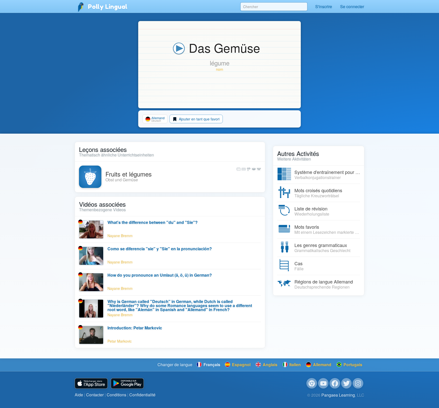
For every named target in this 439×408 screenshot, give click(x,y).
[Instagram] (358, 383)
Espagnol (240, 364)
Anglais (269, 364)
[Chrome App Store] (311, 383)
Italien (294, 364)
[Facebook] (335, 383)
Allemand (321, 364)
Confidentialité (142, 395)
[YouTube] (323, 383)
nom (219, 69)
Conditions (116, 395)
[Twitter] (346, 383)
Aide (79, 395)
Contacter (95, 395)
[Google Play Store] (127, 383)
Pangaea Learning (338, 395)
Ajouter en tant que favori (199, 118)
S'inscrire (323, 6)
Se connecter (352, 6)
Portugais (352, 364)
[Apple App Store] (91, 383)
